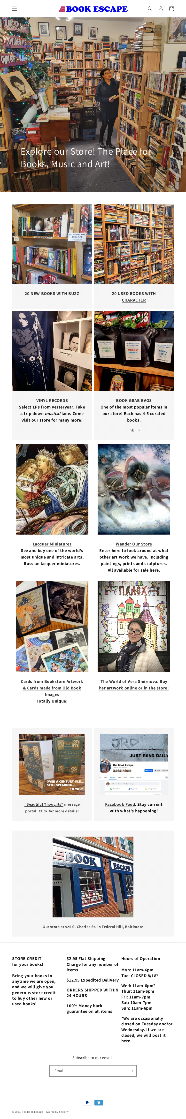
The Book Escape (33, 1111)
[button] (14, 8)
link (130, 430)
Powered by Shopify (56, 1111)
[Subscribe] (131, 1071)
